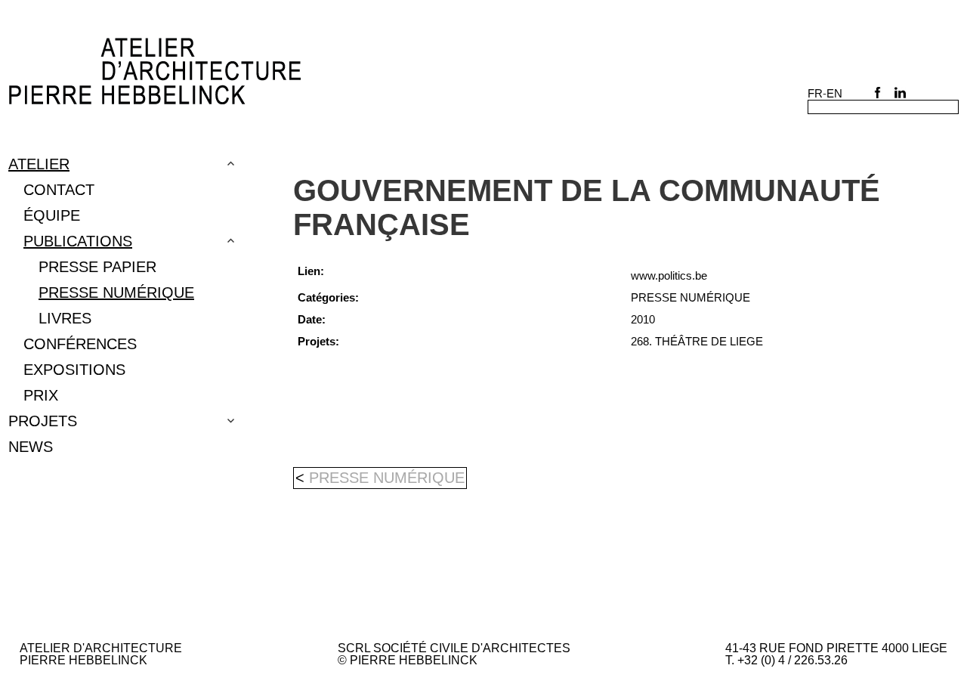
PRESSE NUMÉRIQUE (116, 292)
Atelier (39, 164)
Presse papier (97, 266)
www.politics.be (669, 275)
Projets (42, 421)
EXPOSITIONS (74, 369)
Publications (77, 241)
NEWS (30, 446)
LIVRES (65, 318)
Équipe (51, 215)
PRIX (40, 395)
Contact (58, 189)
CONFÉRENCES (80, 344)
